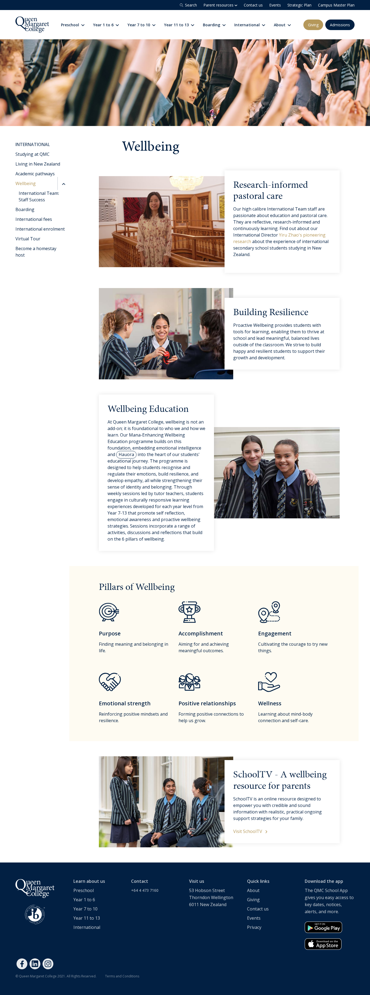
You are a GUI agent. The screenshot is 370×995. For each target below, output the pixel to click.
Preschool (70, 24)
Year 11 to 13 (177, 24)
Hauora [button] (126, 454)
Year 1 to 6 (104, 24)
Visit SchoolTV (248, 831)
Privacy (254, 927)
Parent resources (219, 5)
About (280, 24)
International (247, 24)
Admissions (340, 24)
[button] (63, 183)
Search (191, 5)
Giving (313, 24)
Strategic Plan (299, 5)
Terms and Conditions (122, 976)
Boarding (212, 24)
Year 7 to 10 (139, 24)
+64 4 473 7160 (144, 890)
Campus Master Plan (336, 5)
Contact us (253, 5)
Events (275, 5)
